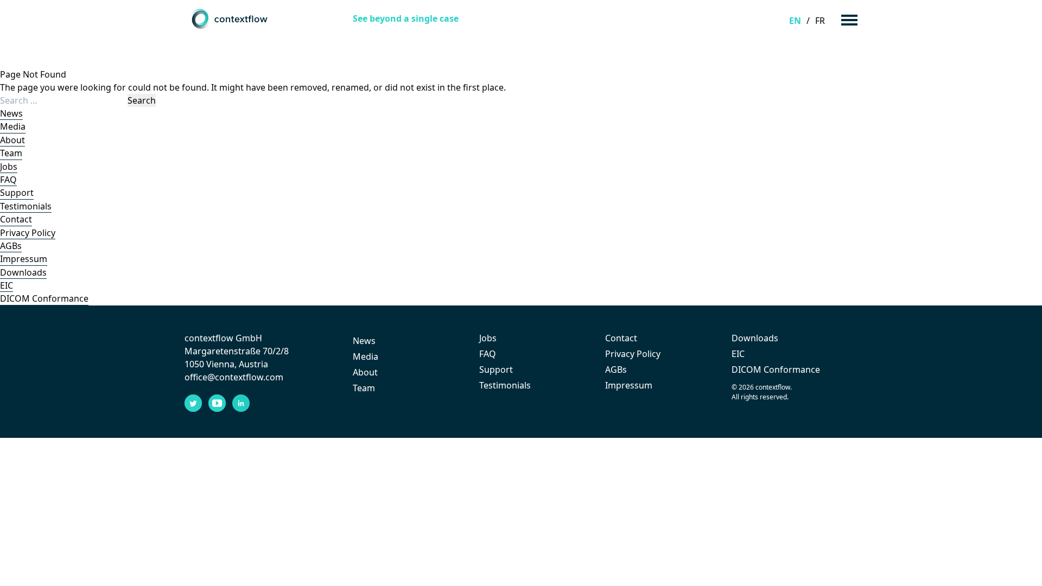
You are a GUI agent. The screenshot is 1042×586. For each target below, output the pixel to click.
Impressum (23, 259)
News (11, 113)
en (795, 21)
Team (11, 153)
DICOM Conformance (44, 298)
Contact (16, 219)
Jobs (8, 167)
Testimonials (26, 206)
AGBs (11, 246)
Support (17, 193)
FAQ (8, 180)
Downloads (23, 272)
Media (13, 126)
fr (820, 21)
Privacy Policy (27, 233)
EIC (6, 285)
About (12, 140)
